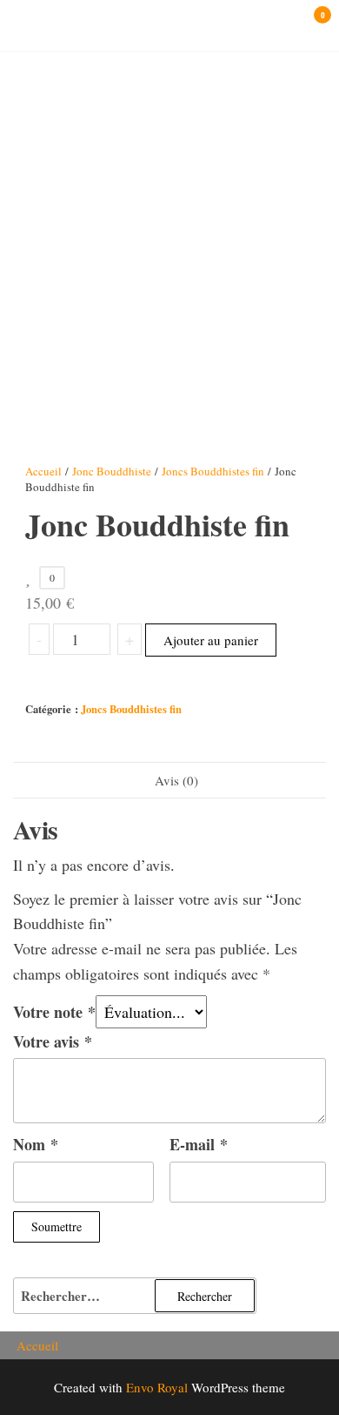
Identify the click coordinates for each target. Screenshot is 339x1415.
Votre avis (52, 1041)
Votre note (54, 1012)
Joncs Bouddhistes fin (213, 471)
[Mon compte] (296, 24)
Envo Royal (157, 1387)
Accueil (43, 471)
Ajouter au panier (210, 640)
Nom (35, 1144)
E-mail (199, 1144)
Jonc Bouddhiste (111, 471)
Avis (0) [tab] (176, 780)
